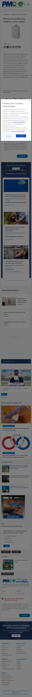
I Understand (21, 135)
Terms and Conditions (19, 122)
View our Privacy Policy (18, 131)
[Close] (29, 101)
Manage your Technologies (9, 136)
